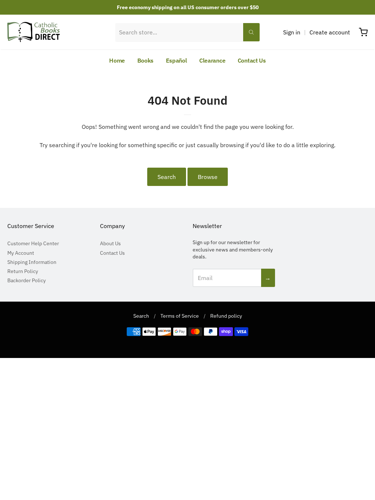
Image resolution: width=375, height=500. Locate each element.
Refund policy (226, 316)
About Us (110, 243)
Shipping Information (31, 262)
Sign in (291, 32)
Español (176, 60)
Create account (329, 32)
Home (117, 60)
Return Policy (22, 271)
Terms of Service (179, 316)
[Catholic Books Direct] (33, 32)
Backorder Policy (26, 280)
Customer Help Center (33, 243)
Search (166, 176)
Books (145, 60)
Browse (208, 176)
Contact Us (252, 60)
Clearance (212, 60)
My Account (20, 253)
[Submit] (251, 32)
